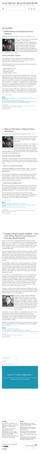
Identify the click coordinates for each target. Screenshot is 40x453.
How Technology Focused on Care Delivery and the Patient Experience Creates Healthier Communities (20, 331)
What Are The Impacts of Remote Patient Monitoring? (19, 130)
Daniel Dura (7, 335)
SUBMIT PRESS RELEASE (8, 364)
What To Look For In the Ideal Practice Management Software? (13, 100)
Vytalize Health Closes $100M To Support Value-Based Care (9, 429)
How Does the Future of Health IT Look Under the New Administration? (10, 436)
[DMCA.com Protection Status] (5, 446)
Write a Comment (6, 108)
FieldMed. (33, 134)
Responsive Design (24, 447)
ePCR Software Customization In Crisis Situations (18, 32)
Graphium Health (9, 242)
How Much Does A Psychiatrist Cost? (9, 423)
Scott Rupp (5, 104)
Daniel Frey (25, 105)
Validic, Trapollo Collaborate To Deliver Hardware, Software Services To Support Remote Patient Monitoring (19, 205)
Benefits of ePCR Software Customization (13, 105)
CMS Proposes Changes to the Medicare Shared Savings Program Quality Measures (10, 426)
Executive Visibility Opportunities (20, 374)
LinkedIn (31, 9)
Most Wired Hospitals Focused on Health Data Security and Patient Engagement (16, 330)
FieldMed (19, 107)
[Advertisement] (20, 19)
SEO (30, 447)
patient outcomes (12, 211)
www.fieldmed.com (8, 325)
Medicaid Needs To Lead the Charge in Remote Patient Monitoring (13, 207)
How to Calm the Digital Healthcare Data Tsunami (28, 434)
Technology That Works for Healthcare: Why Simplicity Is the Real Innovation (28, 432)
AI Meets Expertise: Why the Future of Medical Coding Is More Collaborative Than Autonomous (28, 428)
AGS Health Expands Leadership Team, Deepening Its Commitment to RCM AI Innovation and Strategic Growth (28, 438)
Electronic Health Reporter (20, 3)
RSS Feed (34, 9)
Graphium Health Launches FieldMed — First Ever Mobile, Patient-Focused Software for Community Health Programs (20, 99)
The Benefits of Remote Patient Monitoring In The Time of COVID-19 (14, 203)
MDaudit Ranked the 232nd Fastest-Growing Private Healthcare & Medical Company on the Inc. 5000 (10, 433)
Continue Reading (7, 94)
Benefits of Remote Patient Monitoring (12, 210)
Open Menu (3, 9)
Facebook (29, 9)
